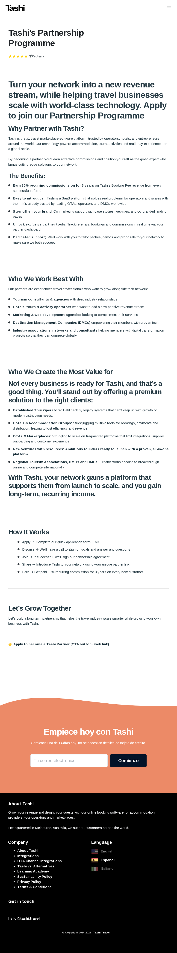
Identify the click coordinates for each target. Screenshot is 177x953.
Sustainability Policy (34, 876)
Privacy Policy (29, 882)
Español (108, 860)
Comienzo (128, 760)
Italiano (107, 868)
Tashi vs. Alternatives (35, 866)
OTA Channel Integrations (39, 861)
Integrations (28, 856)
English (107, 851)
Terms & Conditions (34, 887)
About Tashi (27, 850)
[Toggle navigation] (169, 8)
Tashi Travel (101, 932)
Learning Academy (33, 871)
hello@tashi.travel (24, 918)
